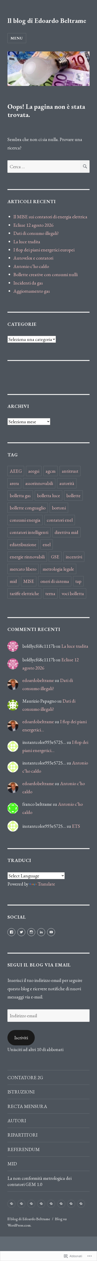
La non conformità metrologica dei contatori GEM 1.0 (39, 1181)
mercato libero (23, 569)
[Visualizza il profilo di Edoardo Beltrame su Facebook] (11, 932)
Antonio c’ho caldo (31, 266)
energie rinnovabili (27, 557)
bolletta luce (48, 495)
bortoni (59, 508)
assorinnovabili (39, 483)
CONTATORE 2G (25, 1077)
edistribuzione (23, 544)
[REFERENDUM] (61, 1204)
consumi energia (25, 520)
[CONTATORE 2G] (11, 1204)
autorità (66, 483)
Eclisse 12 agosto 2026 (33, 225)
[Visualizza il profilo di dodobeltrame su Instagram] (31, 932)
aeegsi (33, 471)
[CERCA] (85, 166)
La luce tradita (26, 242)
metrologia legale (58, 569)
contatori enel (60, 520)
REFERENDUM (23, 1149)
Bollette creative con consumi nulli (45, 274)
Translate (46, 884)
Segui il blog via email (39, 965)
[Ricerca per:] (43, 166)
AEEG (16, 471)
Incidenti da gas (28, 283)
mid (13, 581)
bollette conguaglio (28, 508)
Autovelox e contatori (33, 258)
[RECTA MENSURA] (31, 1204)
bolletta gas (20, 495)
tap (78, 581)
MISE (28, 581)
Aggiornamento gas (31, 291)
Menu (17, 38)
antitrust (70, 471)
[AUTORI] (41, 1204)
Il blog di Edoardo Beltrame (46, 20)
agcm (50, 471)
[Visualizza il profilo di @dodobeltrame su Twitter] (21, 932)
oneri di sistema (54, 581)
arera (14, 483)
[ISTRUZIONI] (21, 1204)
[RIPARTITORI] (51, 1204)
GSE (55, 557)
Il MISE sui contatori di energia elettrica (50, 217)
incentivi (74, 557)
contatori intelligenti (29, 532)
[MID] (71, 1204)
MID (12, 1164)
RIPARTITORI (22, 1135)
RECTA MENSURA (27, 1106)
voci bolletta (73, 593)
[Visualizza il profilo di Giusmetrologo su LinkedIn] (41, 932)
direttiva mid (66, 532)
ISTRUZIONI (21, 1092)
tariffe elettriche (24, 593)
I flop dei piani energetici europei (43, 250)
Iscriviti (21, 1038)
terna (50, 593)
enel (47, 544)
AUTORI (16, 1120)
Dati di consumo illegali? (36, 233)
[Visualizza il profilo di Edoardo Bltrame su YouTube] (51, 932)
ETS (76, 826)
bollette (73, 495)
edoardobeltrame (38, 680)
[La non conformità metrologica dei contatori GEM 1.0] (81, 1204)
